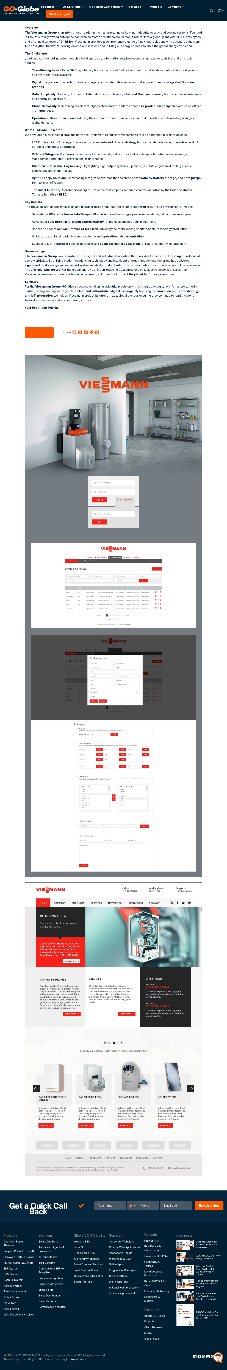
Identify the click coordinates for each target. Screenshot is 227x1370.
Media (148, 1332)
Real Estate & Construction (152, 1248)
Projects (156, 7)
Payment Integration (51, 1278)
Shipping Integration (51, 1283)
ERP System (11, 1268)
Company (174, 7)
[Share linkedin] (195, 1357)
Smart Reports (47, 1301)
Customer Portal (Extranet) (13, 1243)
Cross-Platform (118, 1275)
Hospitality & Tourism (152, 1263)
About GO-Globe (154, 1315)
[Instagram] (204, 1357)
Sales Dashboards (50, 1295)
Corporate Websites (121, 1241)
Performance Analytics (52, 1306)
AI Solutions (72, 7)
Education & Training (156, 1291)
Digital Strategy (118, 1281)
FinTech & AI (151, 1240)
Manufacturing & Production (154, 1273)
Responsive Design (120, 1252)
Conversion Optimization (89, 1275)
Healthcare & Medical (152, 1298)
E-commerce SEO (84, 1252)
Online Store (11, 1297)
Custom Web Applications (124, 1247)
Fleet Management (15, 1291)
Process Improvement (122, 1293)
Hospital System (13, 1279)
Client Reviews (153, 1327)
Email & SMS (46, 1289)
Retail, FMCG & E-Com (155, 1283)
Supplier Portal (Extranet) (19, 1251)
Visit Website (39, 332)
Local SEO (80, 1247)
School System (13, 1285)
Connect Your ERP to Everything (51, 1270)
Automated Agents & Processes (51, 1249)
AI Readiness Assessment (124, 1287)
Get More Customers (104, 7)
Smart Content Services (88, 1264)
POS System (11, 1308)
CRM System (11, 1274)
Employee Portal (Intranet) (19, 1256)
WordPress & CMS (120, 1258)
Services (134, 7)
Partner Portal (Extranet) (18, 1262)
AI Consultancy (48, 1256)
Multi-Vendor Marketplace (19, 1314)
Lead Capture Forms (86, 1270)
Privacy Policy (78, 1359)
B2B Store (10, 1302)
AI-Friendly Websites (86, 1258)
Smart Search (47, 1262)
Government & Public (156, 1256)
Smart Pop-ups (83, 1281)
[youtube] (208, 1357)
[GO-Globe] (22, 10)
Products (47, 7)
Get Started (151, 1338)
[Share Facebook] (200, 1357)
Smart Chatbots (48, 1241)
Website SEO (82, 1241)
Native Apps (116, 1264)
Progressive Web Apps (123, 1270)
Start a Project (59, 14)
